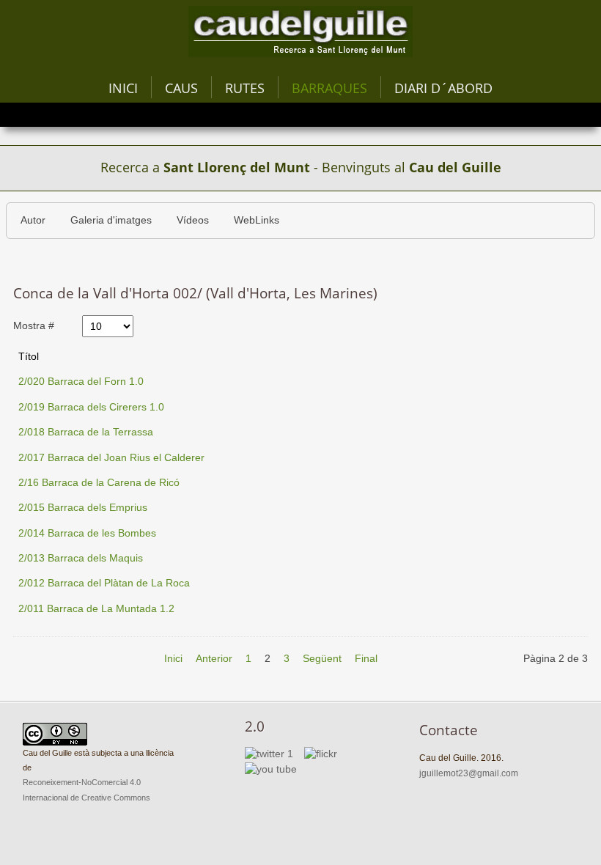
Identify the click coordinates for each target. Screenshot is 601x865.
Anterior (214, 658)
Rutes (245, 88)
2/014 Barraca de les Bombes (87, 533)
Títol (28, 356)
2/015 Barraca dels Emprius (82, 507)
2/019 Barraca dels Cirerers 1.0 (91, 407)
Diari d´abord (443, 88)
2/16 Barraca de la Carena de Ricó (99, 482)
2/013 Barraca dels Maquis (80, 558)
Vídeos (193, 220)
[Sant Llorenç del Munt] (300, 31)
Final (366, 658)
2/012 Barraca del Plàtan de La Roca (104, 583)
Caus (181, 88)
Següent (322, 658)
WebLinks (256, 220)
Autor (33, 220)
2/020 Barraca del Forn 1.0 (81, 381)
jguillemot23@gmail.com (468, 773)
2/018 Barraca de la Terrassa (85, 432)
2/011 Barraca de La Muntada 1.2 (96, 608)
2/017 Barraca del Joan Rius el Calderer (111, 457)
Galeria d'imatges (111, 220)
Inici (123, 88)
